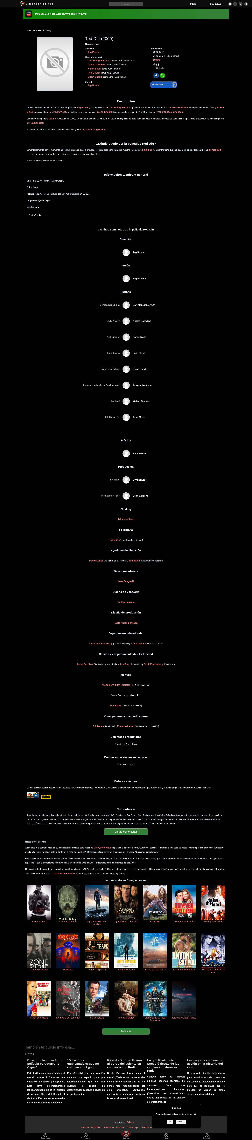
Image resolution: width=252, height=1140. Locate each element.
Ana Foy (124, 664)
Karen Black (94, 68)
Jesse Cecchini (84, 664)
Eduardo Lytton (125, 726)
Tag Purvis (93, 52)
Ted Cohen (115, 540)
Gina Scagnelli (126, 581)
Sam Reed (134, 560)
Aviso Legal (133, 1127)
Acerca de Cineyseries (90, 1127)
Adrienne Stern (126, 519)
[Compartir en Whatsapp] (163, 75)
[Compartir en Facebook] (156, 75)
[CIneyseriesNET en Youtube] (230, 4)
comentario (215, 150)
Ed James (98, 726)
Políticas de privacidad (114, 1127)
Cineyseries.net (102, 847)
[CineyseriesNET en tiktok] (246, 4)
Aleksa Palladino (97, 64)
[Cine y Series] (36, 5)
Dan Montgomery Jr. (99, 60)
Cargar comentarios (126, 831)
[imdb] (45, 796)
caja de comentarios (64, 873)
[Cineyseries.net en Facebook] (235, 4)
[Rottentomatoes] (30, 796)
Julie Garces (139, 643)
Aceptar (180, 1122)
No (170, 1122)
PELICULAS (215, 4)
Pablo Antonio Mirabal (126, 623)
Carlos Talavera (126, 602)
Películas (126, 1031)
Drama (156, 60)
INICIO (193, 4)
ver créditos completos (170, 112)
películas (147, 150)
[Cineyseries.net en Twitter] (241, 4)
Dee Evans (116, 705)
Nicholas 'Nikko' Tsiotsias (116, 685)
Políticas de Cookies (151, 1127)
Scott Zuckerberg (153, 664)
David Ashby (96, 560)
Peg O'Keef (94, 73)
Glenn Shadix (95, 77)
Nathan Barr (37, 123)
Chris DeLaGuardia (100, 643)
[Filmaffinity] (35, 796)
